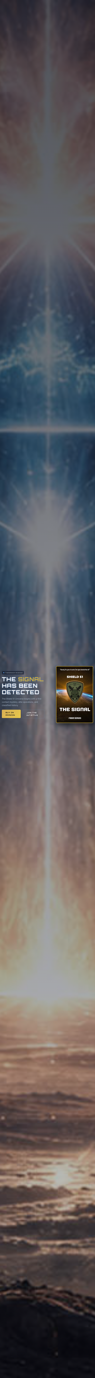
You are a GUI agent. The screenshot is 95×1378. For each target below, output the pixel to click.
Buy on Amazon (10, 714)
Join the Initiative (32, 714)
